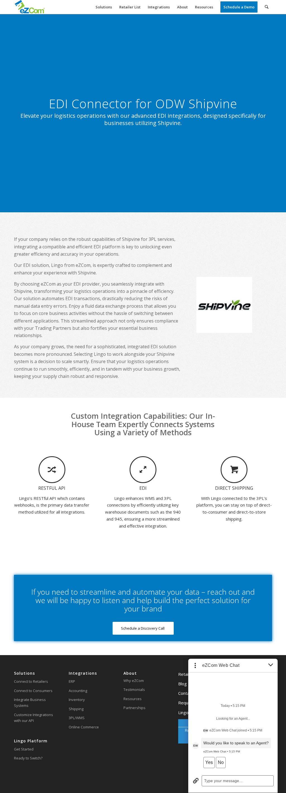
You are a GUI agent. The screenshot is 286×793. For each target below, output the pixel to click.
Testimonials (134, 689)
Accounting (78, 690)
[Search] (266, 7)
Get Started (24, 749)
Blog (182, 683)
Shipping (76, 708)
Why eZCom (133, 680)
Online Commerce (84, 727)
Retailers (187, 674)
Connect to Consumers (33, 690)
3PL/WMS (77, 717)
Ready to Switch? (28, 758)
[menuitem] (104, 7)
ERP (72, 681)
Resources (132, 698)
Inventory (77, 699)
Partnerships (134, 707)
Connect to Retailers (31, 681)
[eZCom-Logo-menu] (30, 7)
